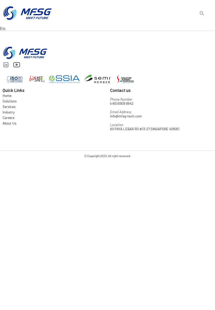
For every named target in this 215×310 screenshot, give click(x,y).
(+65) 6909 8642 (121, 103)
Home (7, 96)
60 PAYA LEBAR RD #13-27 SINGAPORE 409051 (145, 129)
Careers (8, 118)
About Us (9, 123)
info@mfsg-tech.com (126, 116)
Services (9, 107)
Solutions (10, 101)
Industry (9, 112)
